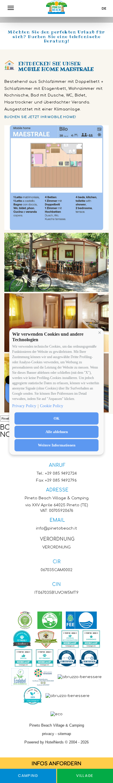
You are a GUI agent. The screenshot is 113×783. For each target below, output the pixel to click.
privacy (48, 734)
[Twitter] (53, 603)
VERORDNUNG (57, 539)
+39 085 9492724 (61, 473)
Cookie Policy (51, 406)
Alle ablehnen (56, 431)
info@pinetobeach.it (56, 528)
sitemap (64, 734)
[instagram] (57, 603)
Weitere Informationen (56, 445)
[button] (99, 332)
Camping (28, 775)
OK (56, 418)
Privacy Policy (24, 406)
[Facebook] (49, 603)
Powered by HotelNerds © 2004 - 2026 (56, 742)
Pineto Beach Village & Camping (56, 725)
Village (84, 775)
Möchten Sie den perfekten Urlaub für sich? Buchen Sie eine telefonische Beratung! (56, 36)
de (104, 8)
